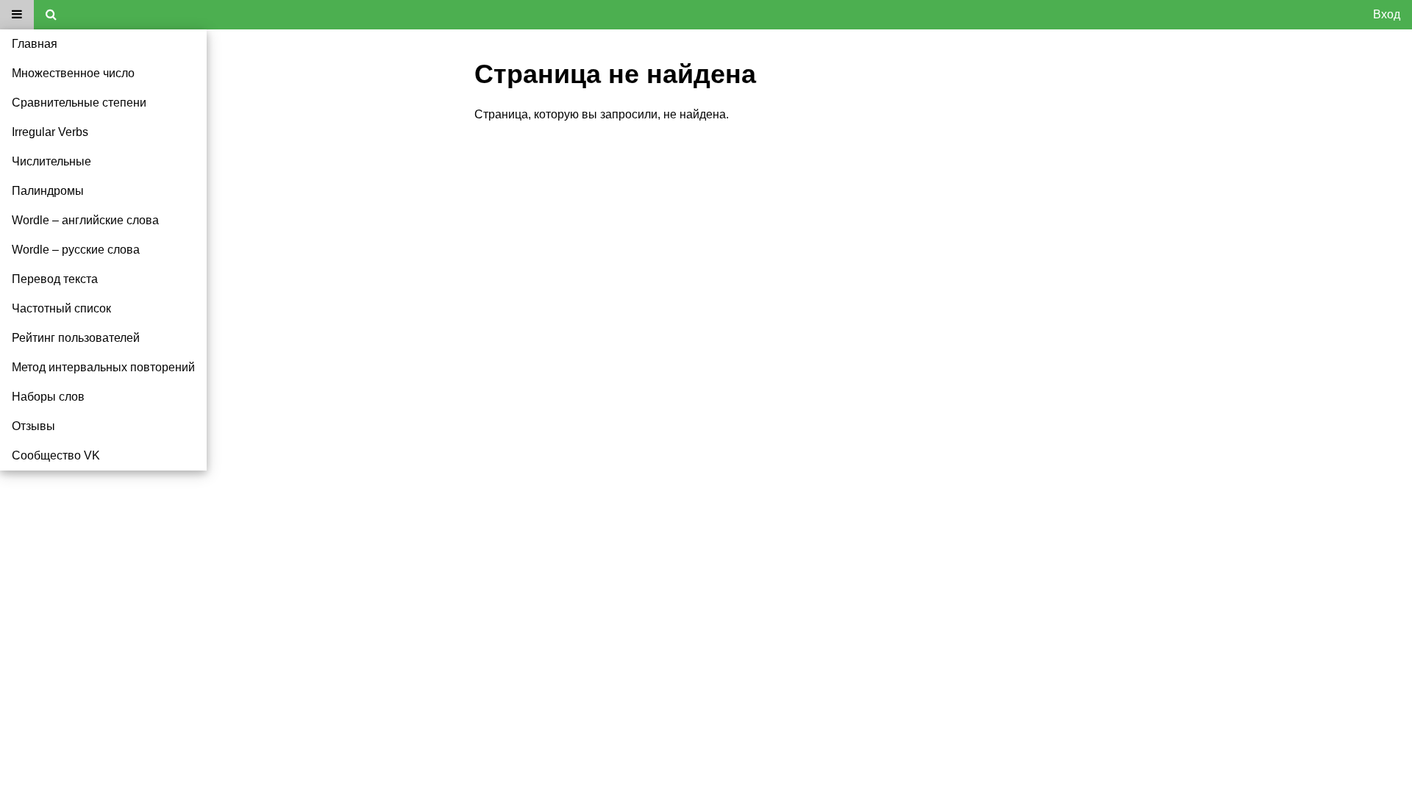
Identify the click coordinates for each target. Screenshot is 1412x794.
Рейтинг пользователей (76, 338)
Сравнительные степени (79, 102)
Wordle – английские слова (85, 220)
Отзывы (33, 426)
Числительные (51, 161)
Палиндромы (48, 191)
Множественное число (73, 73)
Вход (1386, 14)
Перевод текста (55, 279)
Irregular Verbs (50, 132)
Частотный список (61, 308)
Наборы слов (48, 396)
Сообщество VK (56, 455)
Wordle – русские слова (76, 249)
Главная (34, 43)
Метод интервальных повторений (103, 367)
